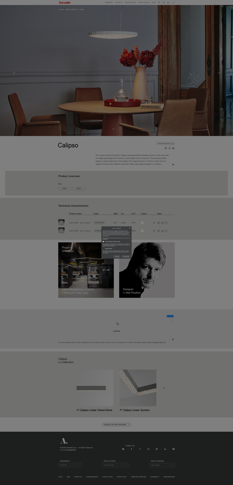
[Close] (130, 228)
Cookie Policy (105, 238)
